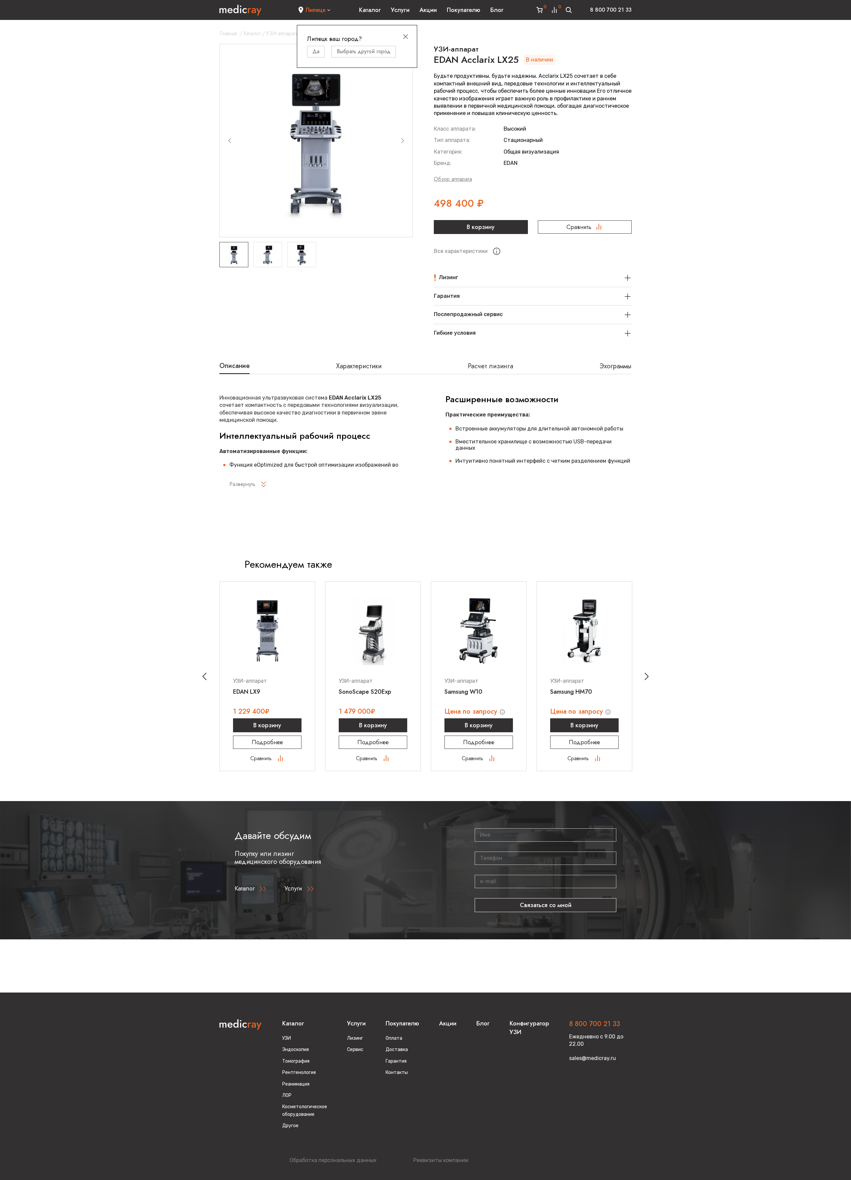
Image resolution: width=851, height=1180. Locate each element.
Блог (497, 10)
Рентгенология (299, 1072)
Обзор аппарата (453, 179)
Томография (295, 1061)
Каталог (370, 10)
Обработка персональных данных (333, 1160)
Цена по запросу (471, 711)
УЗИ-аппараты (282, 33)
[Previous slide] (230, 141)
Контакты (397, 1072)
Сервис (355, 1049)
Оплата (394, 1038)
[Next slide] (403, 141)
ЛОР (287, 1095)
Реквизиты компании (440, 1160)
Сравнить (578, 227)
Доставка (397, 1049)
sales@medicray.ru (592, 1058)
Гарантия (396, 1061)
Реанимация (295, 1084)
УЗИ (286, 1038)
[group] (316, 140)
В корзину (481, 227)
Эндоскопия (295, 1049)
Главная (228, 33)
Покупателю (463, 10)
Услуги (400, 10)
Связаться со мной (545, 905)
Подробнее (267, 742)
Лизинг (355, 1038)
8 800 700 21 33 (611, 10)
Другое (290, 1125)
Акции (428, 10)
